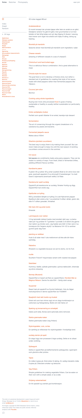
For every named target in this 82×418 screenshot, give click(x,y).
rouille (31, 254)
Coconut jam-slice (36, 89)
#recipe (4, 74)
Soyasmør (32, 286)
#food (4, 49)
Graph (4, 26)
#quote (4, 72)
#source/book (6, 83)
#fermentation (6, 47)
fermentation (34, 121)
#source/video (6, 93)
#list (3, 57)
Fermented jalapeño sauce (39, 132)
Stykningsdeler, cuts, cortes (39, 326)
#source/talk (6, 91)
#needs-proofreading (8, 61)
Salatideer (32, 263)
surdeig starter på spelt (37, 335)
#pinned (4, 66)
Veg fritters (33, 369)
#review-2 (5, 78)
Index (4, 24)
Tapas (31, 358)
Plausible (13, 409)
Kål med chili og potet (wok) (39, 207)
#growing (5, 51)
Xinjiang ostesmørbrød (37, 380)
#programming (6, 70)
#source (4, 79)
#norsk (4, 62)
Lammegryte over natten (38, 216)
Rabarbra (32, 245)
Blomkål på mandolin (37, 44)
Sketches (12, 2)
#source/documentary (9, 85)
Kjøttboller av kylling (36, 193)
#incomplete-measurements (11, 53)
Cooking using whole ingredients (41, 98)
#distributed (6, 42)
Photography (23, 2)
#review (4, 76)
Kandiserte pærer (35, 168)
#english (4, 44)
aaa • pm (77, 2)
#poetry (4, 68)
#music (4, 59)
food (56, 102)
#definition (5, 38)
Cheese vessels (35, 53)
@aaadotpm (25, 401)
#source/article (7, 81)
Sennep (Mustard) (35, 275)
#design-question (7, 40)
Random (5, 28)
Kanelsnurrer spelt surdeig (39, 182)
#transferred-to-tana (8, 96)
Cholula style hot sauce (37, 73)
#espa (4, 46)
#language (5, 55)
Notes (4, 2)
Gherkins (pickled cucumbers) (40, 141)
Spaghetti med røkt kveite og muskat (43, 297)
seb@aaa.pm (10, 403)
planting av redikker (36, 234)
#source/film (6, 87)
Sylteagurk (33, 346)
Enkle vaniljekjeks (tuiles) (38, 112)
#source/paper (6, 89)
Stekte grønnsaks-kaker (38, 317)
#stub (4, 94)
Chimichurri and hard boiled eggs (41, 62)
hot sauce (32, 155)
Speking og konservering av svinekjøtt (43, 308)
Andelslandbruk (35, 26)
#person (4, 64)
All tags (7, 34)
